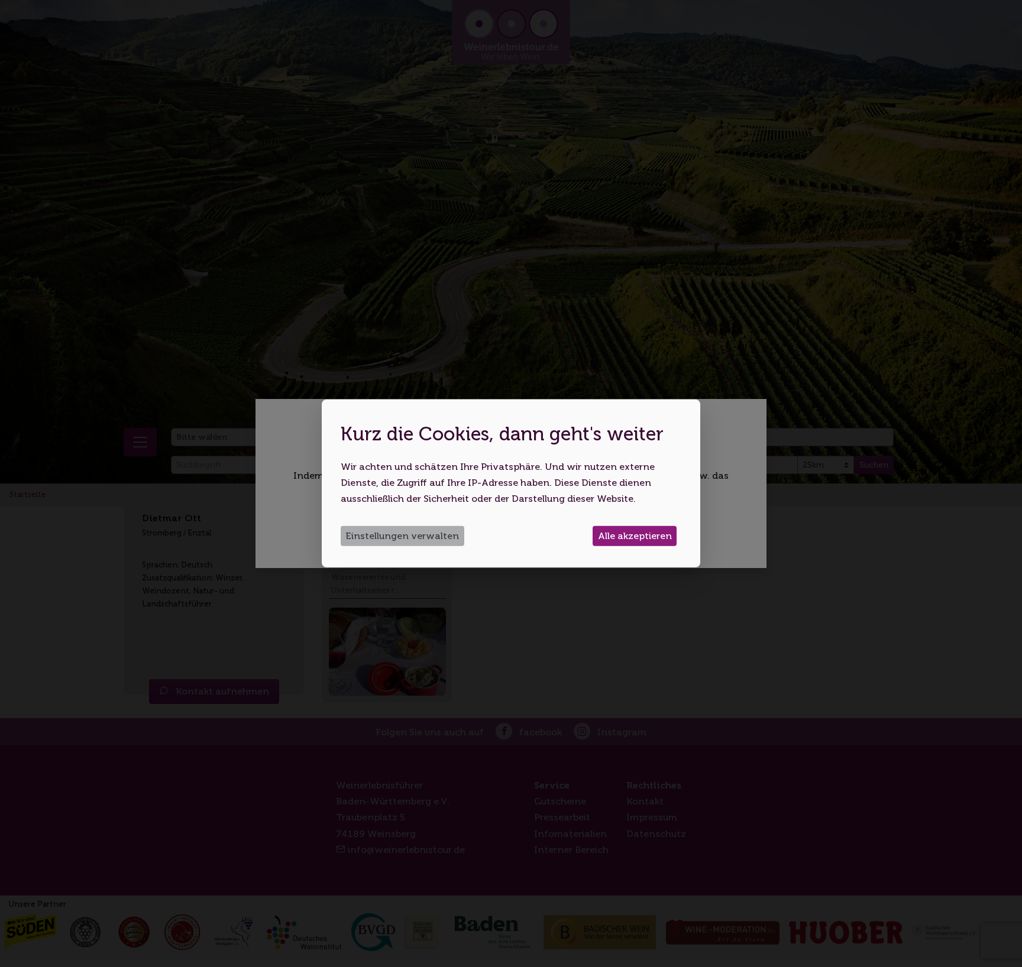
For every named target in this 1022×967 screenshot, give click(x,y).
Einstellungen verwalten (402, 535)
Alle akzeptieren (635, 535)
